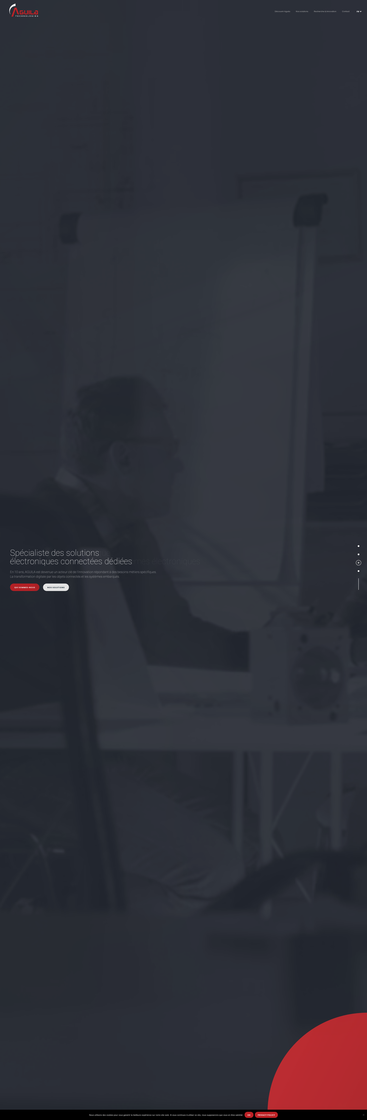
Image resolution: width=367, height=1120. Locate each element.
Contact (346, 11)
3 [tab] (358, 563)
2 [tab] (358, 554)
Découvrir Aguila (282, 11)
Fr (358, 11)
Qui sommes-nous (24, 587)
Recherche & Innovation (325, 11)
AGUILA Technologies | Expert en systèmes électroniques (23, 10)
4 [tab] (358, 571)
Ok (249, 1115)
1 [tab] (358, 546)
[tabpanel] (183, 560)
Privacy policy (266, 1115)
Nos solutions (302, 11)
